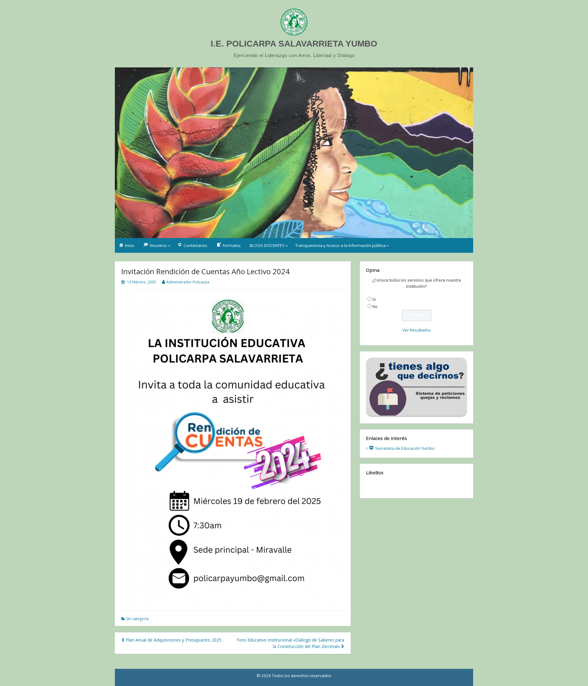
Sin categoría (137, 618)
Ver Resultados (416, 330)
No (375, 306)
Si (374, 299)
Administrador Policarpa (187, 282)
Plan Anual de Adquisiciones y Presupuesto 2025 (172, 640)
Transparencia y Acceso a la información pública (340, 245)
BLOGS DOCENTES (267, 245)
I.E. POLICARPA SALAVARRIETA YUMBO (294, 43)
